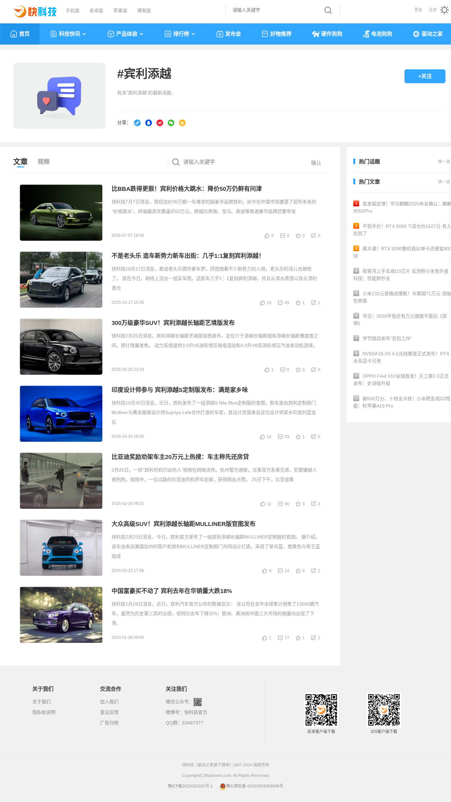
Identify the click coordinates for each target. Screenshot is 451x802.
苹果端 (120, 10)
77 (287, 638)
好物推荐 (281, 34)
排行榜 (181, 34)
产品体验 (126, 34)
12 (269, 437)
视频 (44, 161)
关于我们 (41, 701)
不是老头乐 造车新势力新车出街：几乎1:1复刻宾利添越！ (188, 256)
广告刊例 (109, 722)
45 (287, 302)
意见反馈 (109, 712)
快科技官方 (195, 712)
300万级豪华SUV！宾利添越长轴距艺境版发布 (173, 323)
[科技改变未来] (30, 10)
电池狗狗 (381, 34)
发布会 (233, 34)
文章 (20, 161)
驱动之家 (432, 34)
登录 (418, 10)
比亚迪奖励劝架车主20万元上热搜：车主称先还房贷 (180, 457)
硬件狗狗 (331, 34)
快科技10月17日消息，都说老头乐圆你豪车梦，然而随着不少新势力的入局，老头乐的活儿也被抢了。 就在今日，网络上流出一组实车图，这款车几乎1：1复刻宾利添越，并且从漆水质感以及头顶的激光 (214, 278)
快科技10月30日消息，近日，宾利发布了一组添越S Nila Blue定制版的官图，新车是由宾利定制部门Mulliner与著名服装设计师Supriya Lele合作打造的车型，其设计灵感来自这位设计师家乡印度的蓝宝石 (214, 412)
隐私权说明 (43, 712)
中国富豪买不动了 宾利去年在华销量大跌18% (172, 591)
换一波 (444, 182)
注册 (433, 10)
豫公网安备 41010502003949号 (254, 786)
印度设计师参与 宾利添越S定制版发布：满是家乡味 (180, 390)
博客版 (144, 10)
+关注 (425, 76)
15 (269, 302)
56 (287, 504)
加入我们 (109, 701)
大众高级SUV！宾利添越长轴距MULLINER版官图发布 (184, 524)
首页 (24, 34)
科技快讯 (69, 34)
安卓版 (96, 10)
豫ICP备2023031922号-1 (190, 786)
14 (287, 571)
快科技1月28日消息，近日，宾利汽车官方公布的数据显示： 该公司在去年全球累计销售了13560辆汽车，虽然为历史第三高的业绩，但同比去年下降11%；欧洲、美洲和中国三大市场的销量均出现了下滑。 (215, 613)
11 (269, 504)
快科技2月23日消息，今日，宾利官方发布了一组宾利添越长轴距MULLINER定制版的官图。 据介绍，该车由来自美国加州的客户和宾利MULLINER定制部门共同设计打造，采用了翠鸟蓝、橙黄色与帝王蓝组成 (216, 546)
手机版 (73, 10)
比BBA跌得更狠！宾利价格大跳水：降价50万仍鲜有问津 (187, 189)
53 (287, 437)
